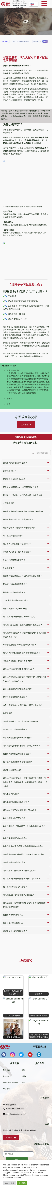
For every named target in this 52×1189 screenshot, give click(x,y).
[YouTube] (30, 1054)
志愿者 (24, 1076)
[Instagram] (12, 1054)
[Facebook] (3, 1054)
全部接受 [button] (22, 1183)
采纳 (23, 1070)
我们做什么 (7, 1076)
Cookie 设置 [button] (9, 1183)
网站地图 (6, 1088)
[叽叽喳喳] (21, 1054)
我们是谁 (6, 1070)
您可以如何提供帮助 (11, 1082)
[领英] (39, 1054)
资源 (23, 1082)
